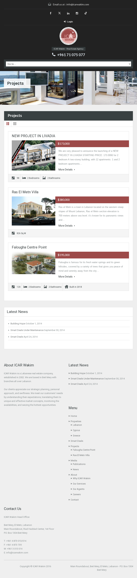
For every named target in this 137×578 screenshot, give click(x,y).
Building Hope (18, 323)
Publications (79, 464)
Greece (76, 435)
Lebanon (77, 425)
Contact (75, 499)
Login (70, 21)
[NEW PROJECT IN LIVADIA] (33, 155)
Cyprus (76, 430)
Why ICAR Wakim (81, 478)
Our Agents (78, 489)
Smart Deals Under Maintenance (27, 330)
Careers (77, 494)
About (74, 474)
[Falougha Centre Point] (33, 263)
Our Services (79, 483)
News (76, 469)
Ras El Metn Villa (25, 192)
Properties (76, 421)
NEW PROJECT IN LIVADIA (33, 136)
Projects (75, 446)
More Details (66, 169)
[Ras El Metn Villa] (33, 211)
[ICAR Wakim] (68, 36)
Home (74, 416)
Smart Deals (17, 336)
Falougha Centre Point (29, 247)
